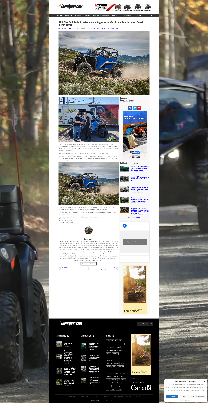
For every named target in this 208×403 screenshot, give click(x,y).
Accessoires (109, 344)
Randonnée (113, 379)
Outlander (115, 376)
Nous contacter (139, 382)
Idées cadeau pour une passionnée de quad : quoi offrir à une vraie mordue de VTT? (140, 199)
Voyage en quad (120, 386)
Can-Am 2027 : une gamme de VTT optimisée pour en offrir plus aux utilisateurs (140, 168)
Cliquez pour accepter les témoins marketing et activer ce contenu (134, 242)
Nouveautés (122, 373)
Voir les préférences (199, 396)
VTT (108, 389)
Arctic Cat (116, 344)
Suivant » (139, 217)
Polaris (117, 28)
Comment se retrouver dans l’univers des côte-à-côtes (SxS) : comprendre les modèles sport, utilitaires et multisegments (69, 356)
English (115, 15)
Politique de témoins (184, 400)
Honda (108, 369)
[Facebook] (130, 108)
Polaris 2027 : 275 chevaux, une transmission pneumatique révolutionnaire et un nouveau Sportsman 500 (140, 210)
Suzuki (113, 382)
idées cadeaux (115, 369)
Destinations (110, 357)
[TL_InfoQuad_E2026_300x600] (135, 313)
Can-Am (112, 347)
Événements (119, 389)
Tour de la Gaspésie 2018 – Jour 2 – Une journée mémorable (69, 381)
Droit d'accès (117, 357)
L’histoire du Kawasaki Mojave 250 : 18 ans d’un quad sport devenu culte (140, 189)
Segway (123, 379)
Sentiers (108, 382)
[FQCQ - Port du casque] (135, 159)
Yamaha (112, 389)
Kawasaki (122, 369)
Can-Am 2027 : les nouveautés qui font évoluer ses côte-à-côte (140, 178)
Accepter (172, 396)
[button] (205, 381)
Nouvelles (109, 376)
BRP (108, 347)
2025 (120, 340)
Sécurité (119, 382)
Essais (86, 15)
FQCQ (122, 363)
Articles (78, 15)
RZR (119, 379)
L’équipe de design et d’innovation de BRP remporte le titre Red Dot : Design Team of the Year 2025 (70, 371)
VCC (114, 386)
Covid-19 (109, 353)
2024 (116, 340)
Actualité (68, 15)
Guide (114, 366)
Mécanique (115, 373)
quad (108, 379)
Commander (120, 350)
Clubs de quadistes (111, 350)
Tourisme (109, 386)
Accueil (59, 15)
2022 (108, 340)
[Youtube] (139, 108)
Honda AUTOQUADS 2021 (69, 344)
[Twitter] (135, 108)
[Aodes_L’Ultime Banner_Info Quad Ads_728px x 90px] (123, 10)
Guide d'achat (120, 366)
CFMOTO (118, 347)
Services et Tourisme (100, 15)
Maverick (109, 373)
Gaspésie (109, 366)
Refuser (185, 396)
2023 (112, 340)
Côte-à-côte (106, 28)
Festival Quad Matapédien (113, 363)
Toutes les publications (88, 264)
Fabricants (109, 360)
